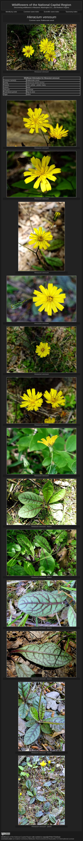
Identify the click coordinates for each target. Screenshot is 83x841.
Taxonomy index (71, 12)
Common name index (31, 12)
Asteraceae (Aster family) (35, 83)
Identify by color (11, 12)
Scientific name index (51, 12)
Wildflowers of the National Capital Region (16, 837)
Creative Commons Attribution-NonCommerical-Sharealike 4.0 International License (44, 839)
